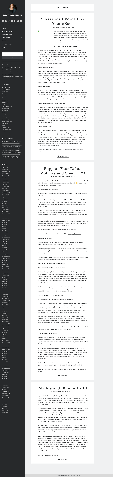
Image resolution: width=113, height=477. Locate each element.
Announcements (6, 87)
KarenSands (5, 156)
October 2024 (5, 186)
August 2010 (5, 400)
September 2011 (6, 374)
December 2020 (6, 256)
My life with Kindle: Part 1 (62, 388)
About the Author (7, 31)
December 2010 (6, 391)
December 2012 (6, 342)
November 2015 (6, 279)
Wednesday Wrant (6, 129)
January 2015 (5, 298)
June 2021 (4, 245)
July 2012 (4, 353)
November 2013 (6, 323)
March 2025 (5, 180)
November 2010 (6, 393)
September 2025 (6, 175)
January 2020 (5, 266)
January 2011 (5, 389)
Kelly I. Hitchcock (12, 15)
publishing (4, 117)
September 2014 (6, 307)
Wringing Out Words (74, 234)
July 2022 (4, 224)
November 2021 (6, 239)
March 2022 (5, 233)
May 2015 (4, 290)
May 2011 (4, 381)
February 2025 (5, 182)
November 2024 (6, 184)
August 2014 (5, 309)
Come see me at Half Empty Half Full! (11, 67)
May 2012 (4, 357)
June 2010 (4, 404)
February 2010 (5, 412)
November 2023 (6, 192)
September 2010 (6, 397)
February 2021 (5, 252)
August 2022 (5, 222)
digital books (5, 95)
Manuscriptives (7, 44)
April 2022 (4, 230)
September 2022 (6, 220)
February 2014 (5, 319)
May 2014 (4, 313)
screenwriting (5, 119)
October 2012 (5, 347)
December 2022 (6, 213)
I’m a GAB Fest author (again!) (9, 69)
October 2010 (5, 395)
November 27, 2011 (69, 176)
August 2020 (5, 260)
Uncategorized (5, 127)
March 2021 (5, 249)
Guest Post (4, 102)
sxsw (3, 125)
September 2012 (6, 349)
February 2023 (5, 209)
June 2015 (4, 287)
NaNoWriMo (5, 110)
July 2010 (4, 402)
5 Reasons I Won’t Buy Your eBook (62, 21)
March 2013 (5, 338)
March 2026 (5, 167)
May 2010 (4, 406)
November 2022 (6, 216)
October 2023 (5, 194)
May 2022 (4, 228)
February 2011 (5, 387)
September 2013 (6, 328)
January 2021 (5, 254)
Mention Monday (6, 108)
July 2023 (4, 201)
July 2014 (4, 311)
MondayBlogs (5, 152)
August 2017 (5, 273)
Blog (3, 47)
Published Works (7, 34)
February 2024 (5, 190)
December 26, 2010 (69, 391)
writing (3, 131)
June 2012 (4, 355)
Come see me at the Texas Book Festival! (12, 72)
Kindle (3, 104)
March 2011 (5, 385)
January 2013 (5, 340)
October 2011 (5, 372)
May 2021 (4, 247)
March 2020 (5, 264)
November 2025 (6, 171)
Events (4, 41)
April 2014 (4, 315)
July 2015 (4, 285)
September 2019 (6, 268)
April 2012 (4, 359)
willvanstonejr (5, 141)
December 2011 (6, 368)
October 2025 (5, 173)
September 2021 (6, 241)
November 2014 (6, 302)
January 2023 (5, 211)
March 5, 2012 (69, 27)
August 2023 (5, 199)
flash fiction (5, 98)
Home (4, 28)
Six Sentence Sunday (7, 121)
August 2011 (5, 376)
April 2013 (4, 336)
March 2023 (5, 207)
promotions (5, 114)
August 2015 (5, 283)
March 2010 (5, 410)
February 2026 (5, 169)
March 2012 (5, 361)
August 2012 (5, 351)
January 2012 (5, 366)
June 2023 (4, 203)
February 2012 (5, 364)
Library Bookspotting (7, 106)
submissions (5, 123)
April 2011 (4, 383)
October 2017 (5, 271)
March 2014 (5, 317)
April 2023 (4, 205)
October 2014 (5, 304)
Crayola (4, 93)
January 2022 (5, 235)
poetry (3, 112)
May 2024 (4, 188)
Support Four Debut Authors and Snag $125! (63, 171)
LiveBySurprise (5, 145)
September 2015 (6, 281)
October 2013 (5, 326)
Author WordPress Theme (64, 475)
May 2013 (4, 334)
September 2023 (6, 197)
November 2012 (6, 345)
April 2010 (4, 408)
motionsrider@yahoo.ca (50, 204)
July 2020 (4, 262)
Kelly (61, 27)
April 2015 (4, 292)
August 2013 (5, 330)
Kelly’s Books (6, 37)
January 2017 (5, 277)
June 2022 (4, 226)
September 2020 (6, 258)
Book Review (5, 91)
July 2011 (4, 378)
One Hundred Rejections (8, 74)
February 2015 (5, 296)
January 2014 (5, 321)
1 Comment (63, 156)
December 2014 (6, 300)
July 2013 (4, 332)
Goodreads (5, 100)
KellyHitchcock (5, 148)
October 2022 (5, 218)
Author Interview (6, 89)
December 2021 (6, 237)
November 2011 (6, 370)
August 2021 (5, 243)
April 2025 (4, 178)
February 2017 (5, 275)
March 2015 (5, 294)
